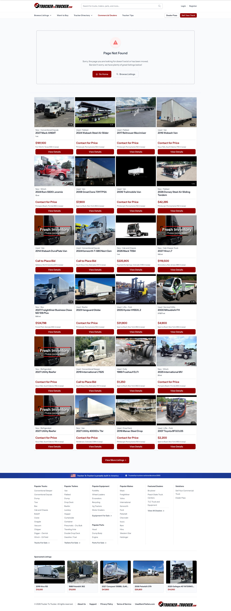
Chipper (37, 529)
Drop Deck (68, 502)
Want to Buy (62, 15)
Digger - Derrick (41, 533)
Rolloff (37, 514)
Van (66, 490)
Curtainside (69, 518)
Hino (122, 529)
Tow (36, 502)
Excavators (96, 498)
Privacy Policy (106, 604)
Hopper (67, 514)
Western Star (125, 533)
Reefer (67, 506)
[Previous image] (37, 112)
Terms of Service (124, 604)
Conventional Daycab (43, 494)
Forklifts (95, 490)
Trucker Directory (82, 15)
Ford (122, 510)
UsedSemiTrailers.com (145, 604)
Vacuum (37, 525)
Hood (94, 529)
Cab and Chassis (41, 510)
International (125, 502)
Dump (37, 498)
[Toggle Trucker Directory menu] (92, 15)
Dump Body (97, 533)
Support (93, 604)
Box (35, 506)
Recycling (96, 502)
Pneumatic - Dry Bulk (73, 525)
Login (183, 6)
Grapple (37, 521)
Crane (36, 518)
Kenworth (124, 506)
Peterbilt (123, 514)
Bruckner (151, 490)
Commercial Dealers (107, 15)
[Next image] (71, 112)
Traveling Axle (70, 529)
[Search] (159, 6)
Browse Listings (41, 15)
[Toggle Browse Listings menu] (50, 15)
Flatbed (67, 494)
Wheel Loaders (98, 494)
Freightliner (125, 494)
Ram (122, 525)
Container (68, 521)
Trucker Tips (128, 15)
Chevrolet (124, 518)
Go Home (103, 74)
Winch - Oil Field (41, 537)
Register (193, 6)
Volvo (122, 498)
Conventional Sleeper (43, 490)
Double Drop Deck (72, 533)
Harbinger (124, 537)
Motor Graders (98, 510)
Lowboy (67, 510)
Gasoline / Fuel (70, 537)
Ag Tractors (97, 506)
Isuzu (122, 521)
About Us (82, 604)
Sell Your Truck (188, 15)
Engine (95, 537)
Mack (122, 490)
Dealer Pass (171, 15)
